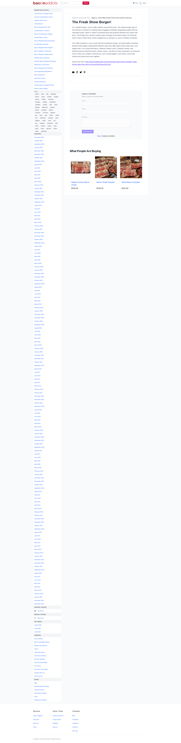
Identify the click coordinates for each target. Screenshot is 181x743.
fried (51, 104)
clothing (45, 102)
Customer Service (58, 715)
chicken (44, 99)
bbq (47, 94)
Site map (75, 731)
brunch (37, 96)
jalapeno (53, 112)
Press (35, 727)
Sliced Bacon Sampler (131, 182)
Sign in (99, 136)
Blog (73, 715)
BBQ (104, 18)
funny (55, 104)
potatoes (37, 120)
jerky (41, 115)
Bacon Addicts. (46, 739)
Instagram (75, 723)
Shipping (55, 723)
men (36, 118)
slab (56, 123)
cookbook (37, 104)
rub (54, 120)
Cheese (113, 18)
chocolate (50, 99)
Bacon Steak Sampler (106, 182)
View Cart (36, 719)
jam (36, 115)
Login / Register (38, 715)
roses (49, 120)
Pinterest (75, 727)
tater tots (48, 128)
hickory (51, 110)
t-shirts (55, 128)
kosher (51, 115)
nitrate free (43, 118)
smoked (43, 126)
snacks (49, 126)
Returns (55, 727)
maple (57, 115)
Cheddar (108, 18)
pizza (57, 118)
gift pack (37, 107)
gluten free (45, 107)
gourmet (52, 107)
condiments (52, 102)
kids (46, 115)
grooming (43, 110)
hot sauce (37, 112)
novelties (50, 118)
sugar (36, 128)
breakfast (53, 94)
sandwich (42, 123)
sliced (36, 126)
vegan (36, 131)
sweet (42, 128)
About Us (36, 723)
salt (36, 123)
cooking (45, 104)
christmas (37, 102)
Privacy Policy (57, 719)
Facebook (75, 719)
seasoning (50, 123)
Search (86, 3)
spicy (55, 126)
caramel (49, 96)
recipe (44, 120)
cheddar (56, 96)
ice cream (45, 112)
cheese (37, 99)
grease (37, 110)
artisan (37, 94)
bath (42, 94)
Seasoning (128, 18)
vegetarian (44, 131)
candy (43, 96)
